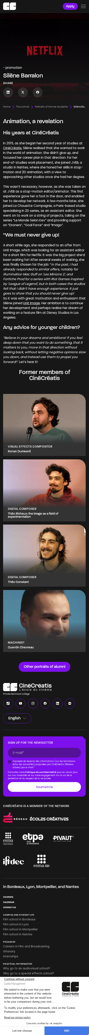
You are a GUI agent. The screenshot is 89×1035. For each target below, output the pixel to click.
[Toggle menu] (83, 6)
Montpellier (46, 887)
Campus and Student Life (18, 915)
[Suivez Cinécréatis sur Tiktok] (8, 704)
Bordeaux (15, 887)
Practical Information (17, 964)
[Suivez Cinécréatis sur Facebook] (38, 92)
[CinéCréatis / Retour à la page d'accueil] (9, 6)
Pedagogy (9, 942)
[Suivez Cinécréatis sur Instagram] (33, 704)
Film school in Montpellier (20, 929)
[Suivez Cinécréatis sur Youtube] (20, 704)
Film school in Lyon (16, 924)
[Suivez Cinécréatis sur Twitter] (23, 92)
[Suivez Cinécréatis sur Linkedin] (8, 92)
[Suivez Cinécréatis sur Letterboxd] (70, 704)
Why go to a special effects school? (28, 973)
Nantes (72, 887)
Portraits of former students (51, 106)
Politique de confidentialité (40, 772)
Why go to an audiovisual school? (26, 968)
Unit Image (31, 303)
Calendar (8, 902)
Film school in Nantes (17, 934)
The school (22, 106)
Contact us (9, 907)
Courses (8, 897)
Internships (10, 956)
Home (6, 106)
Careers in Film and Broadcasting (26, 946)
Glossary (9, 951)
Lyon (30, 887)
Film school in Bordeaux (19, 919)
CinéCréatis (12, 148)
